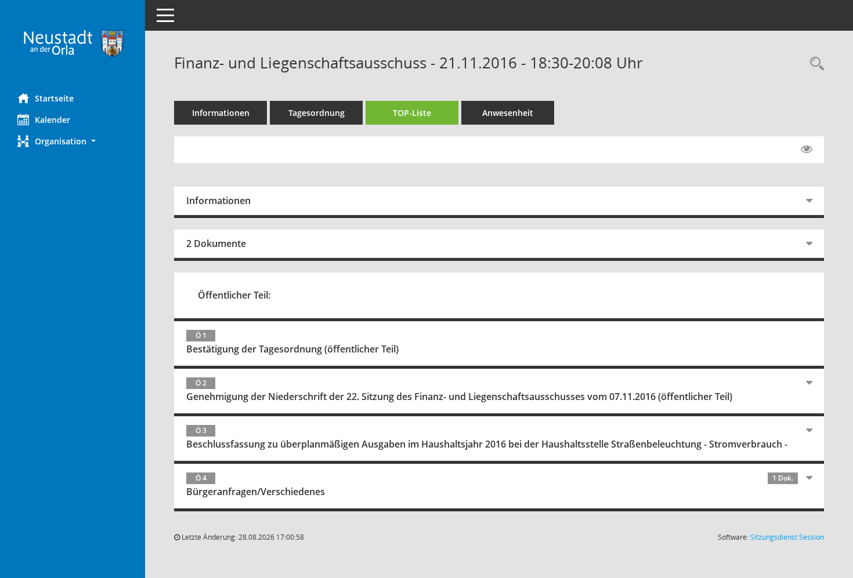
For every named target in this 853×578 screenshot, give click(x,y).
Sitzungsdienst (787, 537)
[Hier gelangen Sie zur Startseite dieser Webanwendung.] (72, 42)
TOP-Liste (412, 112)
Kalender (52, 119)
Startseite (54, 98)
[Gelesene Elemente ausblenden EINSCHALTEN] (806, 149)
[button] (72, 141)
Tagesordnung (316, 112)
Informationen (221, 112)
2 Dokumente (216, 243)
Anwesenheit (507, 112)
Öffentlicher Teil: (234, 295)
